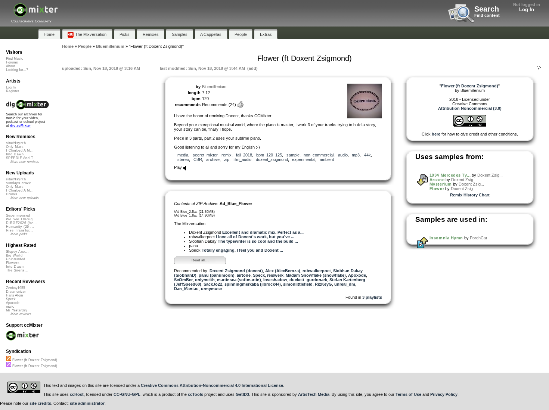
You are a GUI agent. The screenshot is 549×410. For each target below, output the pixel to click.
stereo (183, 159)
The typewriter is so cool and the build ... (258, 241)
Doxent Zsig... (490, 175)
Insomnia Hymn (446, 238)
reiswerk (275, 275)
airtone (244, 275)
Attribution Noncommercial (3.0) (470, 108)
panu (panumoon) (217, 275)
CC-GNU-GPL (127, 394)
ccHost (77, 394)
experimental (303, 159)
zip (226, 159)
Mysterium (440, 184)
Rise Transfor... (19, 230)
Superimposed (18, 215)
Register (12, 91)
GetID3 (242, 394)
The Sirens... (17, 270)
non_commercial (319, 155)
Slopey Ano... (17, 252)
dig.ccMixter (20, 125)
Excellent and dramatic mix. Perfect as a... (263, 232)
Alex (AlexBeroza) (282, 270)
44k (367, 155)
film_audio (242, 159)
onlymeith (205, 279)
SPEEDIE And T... (21, 158)
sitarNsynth (16, 143)
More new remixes (24, 162)
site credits (40, 403)
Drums (11, 194)
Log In (526, 9)
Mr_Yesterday (16, 310)
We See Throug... (21, 219)
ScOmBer (183, 279)
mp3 (356, 155)
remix (226, 155)
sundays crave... (20, 183)
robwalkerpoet (317, 270)
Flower (436, 188)
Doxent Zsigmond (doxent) (236, 270)
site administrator (87, 403)
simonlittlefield (298, 284)
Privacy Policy (444, 394)
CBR (197, 159)
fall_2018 (244, 155)
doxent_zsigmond (272, 159)
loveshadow (275, 279)
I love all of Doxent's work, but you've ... (255, 236)
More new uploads (24, 198)
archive (213, 159)
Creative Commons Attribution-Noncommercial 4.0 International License (212, 385)
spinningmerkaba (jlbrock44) (252, 284)
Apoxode (357, 275)
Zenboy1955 (15, 288)
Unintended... (17, 259)
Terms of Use (408, 394)
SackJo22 (213, 284)
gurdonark (317, 279)
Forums (12, 62)
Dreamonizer (16, 291)
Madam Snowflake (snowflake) (316, 275)
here (436, 134)
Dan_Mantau (186, 288)
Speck (259, 275)
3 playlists (372, 297)
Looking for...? (17, 70)
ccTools (195, 394)
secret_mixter (205, 155)
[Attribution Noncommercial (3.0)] (469, 125)
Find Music (14, 58)
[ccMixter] (35, 14)
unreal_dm (344, 284)
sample (293, 155)
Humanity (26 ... (20, 227)
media (182, 155)
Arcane (436, 179)
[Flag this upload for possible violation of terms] (539, 68)
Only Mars (15, 147)
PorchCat (478, 238)
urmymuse (211, 288)
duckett (296, 279)
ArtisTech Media (313, 394)
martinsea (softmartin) (239, 279)
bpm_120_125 (269, 155)
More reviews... (22, 314)
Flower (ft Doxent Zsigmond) (34, 360)
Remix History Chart (470, 195)
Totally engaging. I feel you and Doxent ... (242, 250)
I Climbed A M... (20, 150)
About (10, 66)
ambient (327, 159)
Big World (14, 255)
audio (343, 155)
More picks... (20, 234)
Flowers (12, 263)
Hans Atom (14, 295)
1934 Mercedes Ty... (450, 175)
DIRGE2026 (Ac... (21, 223)
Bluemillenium (214, 86)
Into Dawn (15, 154)
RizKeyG (323, 284)
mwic (10, 306)
